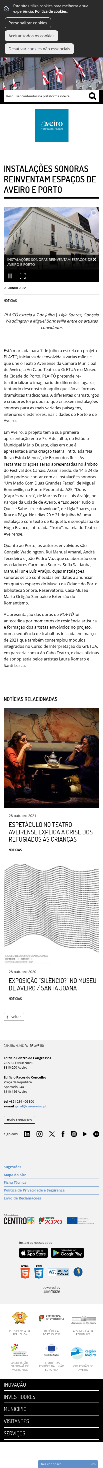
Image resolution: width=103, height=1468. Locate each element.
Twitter (52, 1134)
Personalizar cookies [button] (27, 23)
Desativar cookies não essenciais (39, 49)
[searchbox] (51, 96)
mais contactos (19, 1119)
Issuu (74, 1134)
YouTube (85, 1135)
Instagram (39, 1134)
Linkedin (27, 1134)
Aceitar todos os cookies (31, 36)
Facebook (63, 1134)
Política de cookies (51, 11)
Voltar (16, 1016)
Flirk (96, 1134)
